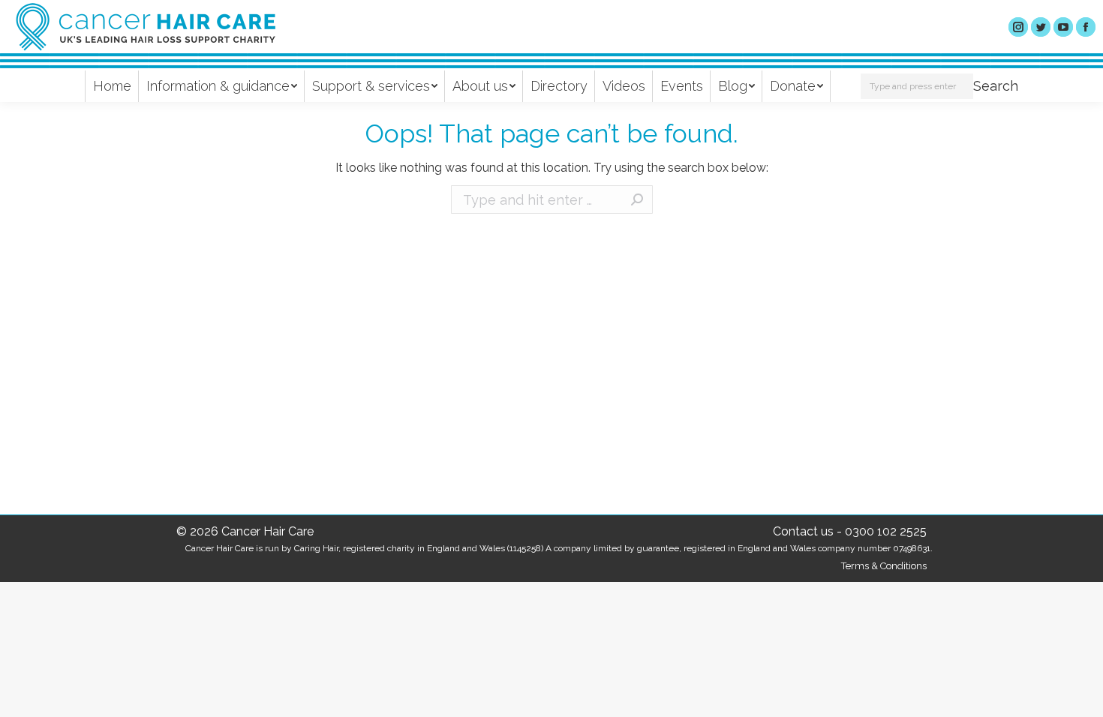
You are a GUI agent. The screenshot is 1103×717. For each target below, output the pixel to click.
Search (995, 86)
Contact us (803, 531)
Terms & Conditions (884, 566)
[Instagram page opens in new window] (1018, 27)
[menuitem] (112, 86)
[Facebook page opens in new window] (1085, 27)
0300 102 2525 (886, 531)
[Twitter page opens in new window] (1040, 27)
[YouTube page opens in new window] (1063, 27)
